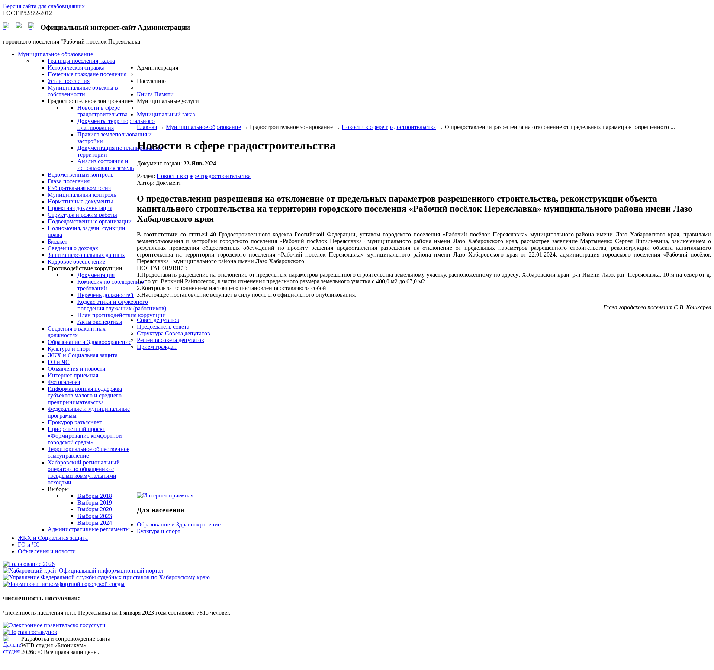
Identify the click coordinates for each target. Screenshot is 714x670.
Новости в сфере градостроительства (389, 127)
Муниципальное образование (203, 127)
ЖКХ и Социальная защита (53, 538)
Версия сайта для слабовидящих (44, 6)
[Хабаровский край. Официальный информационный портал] (83, 570)
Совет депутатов (158, 320)
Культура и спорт (158, 531)
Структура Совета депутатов (173, 333)
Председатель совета (163, 326)
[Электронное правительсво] (54, 625)
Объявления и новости (47, 551)
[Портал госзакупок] (30, 632)
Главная (147, 127)
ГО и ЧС (29, 544)
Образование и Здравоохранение (179, 524)
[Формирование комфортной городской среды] (64, 584)
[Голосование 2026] (29, 564)
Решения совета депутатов (170, 340)
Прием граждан (157, 347)
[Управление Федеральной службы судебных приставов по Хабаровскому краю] (106, 577)
